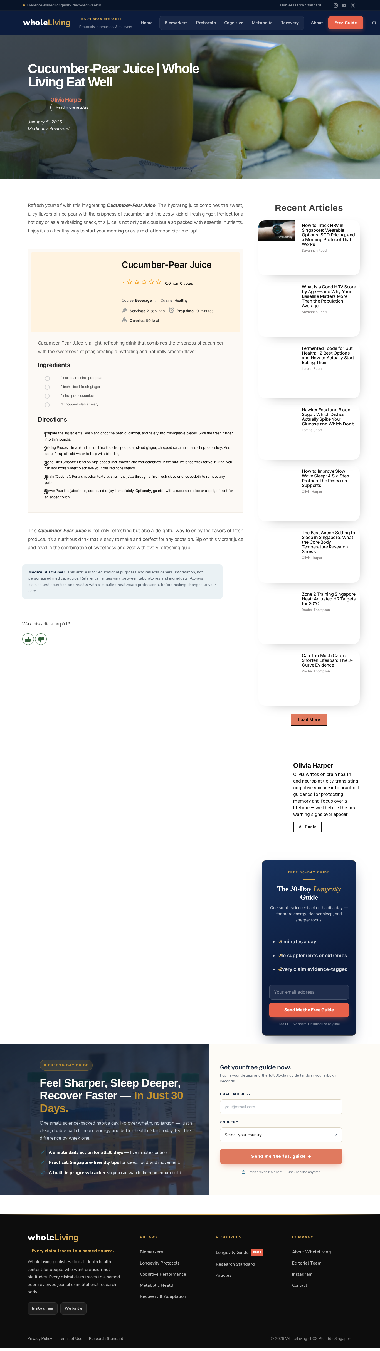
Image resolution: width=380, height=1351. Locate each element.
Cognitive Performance (163, 1274)
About (317, 23)
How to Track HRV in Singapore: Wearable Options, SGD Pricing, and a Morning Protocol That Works (328, 234)
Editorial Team (307, 1263)
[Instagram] (336, 5)
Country (229, 1122)
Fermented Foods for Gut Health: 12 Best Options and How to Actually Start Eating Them (328, 355)
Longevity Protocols (160, 1263)
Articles (223, 1275)
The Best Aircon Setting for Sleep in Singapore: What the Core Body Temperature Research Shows (329, 542)
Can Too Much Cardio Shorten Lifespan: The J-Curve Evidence (327, 660)
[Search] (374, 22)
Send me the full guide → (281, 1156)
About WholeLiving (311, 1252)
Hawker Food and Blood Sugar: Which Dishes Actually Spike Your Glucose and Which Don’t (328, 417)
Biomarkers (176, 23)
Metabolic (262, 23)
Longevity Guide (238, 1252)
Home (147, 23)
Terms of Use (70, 1338)
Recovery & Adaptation (163, 1296)
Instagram (42, 1308)
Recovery (289, 23)
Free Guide (345, 23)
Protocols (206, 23)
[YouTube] (344, 5)
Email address (235, 1094)
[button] (309, 720)
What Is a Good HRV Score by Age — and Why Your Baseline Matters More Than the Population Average (329, 296)
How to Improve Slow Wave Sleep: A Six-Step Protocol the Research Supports (325, 478)
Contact (299, 1285)
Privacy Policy (40, 1338)
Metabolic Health (157, 1285)
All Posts (307, 826)
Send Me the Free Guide (309, 1010)
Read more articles (72, 107)
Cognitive (233, 23)
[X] (353, 5)
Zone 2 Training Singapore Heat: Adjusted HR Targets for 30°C (329, 598)
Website (74, 1308)
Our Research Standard (300, 5)
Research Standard (235, 1264)
